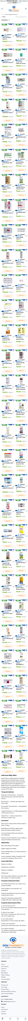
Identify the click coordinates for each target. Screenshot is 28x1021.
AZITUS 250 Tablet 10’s (20, 438)
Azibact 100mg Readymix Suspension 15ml (21, 588)
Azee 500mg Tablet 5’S (21, 213)
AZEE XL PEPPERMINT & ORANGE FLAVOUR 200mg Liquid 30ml (21, 663)
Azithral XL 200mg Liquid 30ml (20, 738)
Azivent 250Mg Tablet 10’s (7, 463)
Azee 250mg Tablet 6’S (7, 364)
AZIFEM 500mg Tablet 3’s (19, 513)
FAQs (2, 1007)
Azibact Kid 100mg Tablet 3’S (20, 638)
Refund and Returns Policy (8, 991)
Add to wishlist (13, 25)
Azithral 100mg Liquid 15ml (19, 538)
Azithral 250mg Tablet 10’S (20, 688)
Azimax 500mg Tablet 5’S (19, 288)
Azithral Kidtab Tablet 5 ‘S (20, 313)
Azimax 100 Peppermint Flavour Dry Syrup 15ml (20, 62)
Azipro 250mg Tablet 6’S (7, 714)
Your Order (4, 987)
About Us (3, 968)
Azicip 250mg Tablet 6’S (21, 713)
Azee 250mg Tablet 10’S (7, 389)
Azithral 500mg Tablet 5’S (7, 263)
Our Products (5, 966)
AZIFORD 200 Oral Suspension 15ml (20, 463)
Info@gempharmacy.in (9, 1001)
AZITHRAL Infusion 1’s (20, 488)
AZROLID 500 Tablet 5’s (7, 88)
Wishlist (3, 977)
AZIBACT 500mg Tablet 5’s (6, 188)
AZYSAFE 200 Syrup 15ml (7, 414)
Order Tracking (5, 975)
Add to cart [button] (8, 45)
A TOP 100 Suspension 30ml (7, 438)
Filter (4, 16)
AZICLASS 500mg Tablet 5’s (6, 38)
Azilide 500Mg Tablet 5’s (19, 238)
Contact (3, 970)
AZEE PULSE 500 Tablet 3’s (20, 363)
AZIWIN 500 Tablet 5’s (7, 112)
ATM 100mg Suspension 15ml (20, 338)
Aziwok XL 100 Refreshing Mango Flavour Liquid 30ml (7, 564)
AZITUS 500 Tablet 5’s (20, 112)
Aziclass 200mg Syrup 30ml (7, 639)
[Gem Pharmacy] (14, 9)
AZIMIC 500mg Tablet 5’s (19, 87)
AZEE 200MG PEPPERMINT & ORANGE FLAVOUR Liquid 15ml (21, 764)
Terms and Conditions (7, 993)
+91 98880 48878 (8, 999)
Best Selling (4, 973)
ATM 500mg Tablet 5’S (7, 213)
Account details (5, 979)
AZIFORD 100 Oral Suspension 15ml (20, 187)
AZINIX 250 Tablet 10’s (7, 62)
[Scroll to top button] (25, 1014)
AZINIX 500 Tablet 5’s (21, 36)
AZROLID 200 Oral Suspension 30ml (6, 513)
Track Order (4, 1009)
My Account (4, 985)
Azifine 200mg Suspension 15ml (6, 589)
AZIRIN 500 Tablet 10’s (7, 488)
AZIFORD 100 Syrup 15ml (20, 563)
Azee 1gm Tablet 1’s (7, 663)
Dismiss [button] (19, 2)
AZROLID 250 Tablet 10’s (7, 614)
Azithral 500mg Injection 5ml (20, 162)
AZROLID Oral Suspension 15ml (6, 339)
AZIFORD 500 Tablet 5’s (21, 137)
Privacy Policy (5, 989)
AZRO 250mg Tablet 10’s (7, 313)
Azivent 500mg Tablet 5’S (7, 138)
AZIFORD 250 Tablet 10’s (7, 739)
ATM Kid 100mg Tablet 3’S (7, 538)
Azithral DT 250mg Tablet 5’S (6, 238)
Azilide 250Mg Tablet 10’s (7, 288)
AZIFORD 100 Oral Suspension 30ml (20, 413)
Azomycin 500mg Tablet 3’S (6, 764)
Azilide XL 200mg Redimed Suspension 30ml (21, 388)
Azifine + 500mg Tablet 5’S (20, 263)
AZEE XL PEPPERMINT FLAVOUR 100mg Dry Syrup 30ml (21, 613)
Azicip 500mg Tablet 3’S (7, 689)
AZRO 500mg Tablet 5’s (7, 163)
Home (2, 14)
